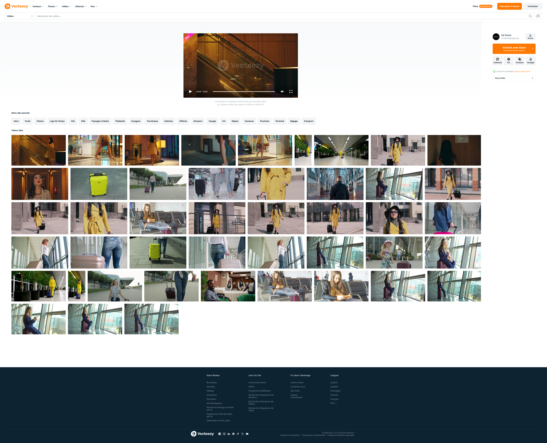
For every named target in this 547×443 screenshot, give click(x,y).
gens (16, 121)
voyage (212, 121)
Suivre (530, 38)
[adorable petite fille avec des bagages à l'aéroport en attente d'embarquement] (335, 253)
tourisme (264, 121)
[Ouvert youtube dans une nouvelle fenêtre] (247, 434)
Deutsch (334, 395)
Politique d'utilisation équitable (340, 435)
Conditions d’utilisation (290, 435)
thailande (120, 121)
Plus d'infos (500, 78)
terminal (279, 121)
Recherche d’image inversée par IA (220, 408)
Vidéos (65, 6)
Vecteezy (211, 386)
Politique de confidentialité (313, 435)
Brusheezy (212, 382)
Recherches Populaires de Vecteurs (261, 396)
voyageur (136, 121)
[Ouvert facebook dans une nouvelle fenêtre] (220, 434)
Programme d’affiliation (260, 390)
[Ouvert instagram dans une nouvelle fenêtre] (224, 434)
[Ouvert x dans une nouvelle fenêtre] (242, 434)
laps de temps (57, 121)
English (334, 382)
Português (335, 390)
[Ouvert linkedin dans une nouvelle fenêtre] (229, 434)
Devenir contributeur (297, 396)
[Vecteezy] (16, 6)
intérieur (168, 121)
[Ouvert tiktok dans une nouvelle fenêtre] (238, 434)
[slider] (244, 91)
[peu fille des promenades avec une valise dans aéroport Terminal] (453, 218)
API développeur (215, 403)
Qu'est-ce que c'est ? (522, 71)
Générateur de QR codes (218, 420)
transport (308, 121)
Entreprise (212, 395)
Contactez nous (298, 386)
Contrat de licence (257, 382)
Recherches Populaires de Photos (261, 402)
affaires (183, 121)
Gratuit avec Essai (514, 49)
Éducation (211, 399)
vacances (249, 121)
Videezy (210, 390)
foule (27, 121)
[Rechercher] (530, 16)
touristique (152, 121)
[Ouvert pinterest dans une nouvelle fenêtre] (233, 434)
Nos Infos (295, 390)
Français (334, 399)
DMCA (251, 386)
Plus (93, 6)
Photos (51, 6)
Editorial (79, 6)
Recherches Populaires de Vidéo (261, 409)
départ (235, 121)
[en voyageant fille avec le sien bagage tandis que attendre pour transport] (276, 253)
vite (73, 121)
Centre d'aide (297, 382)
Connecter (533, 6)
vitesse (40, 121)
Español (334, 386)
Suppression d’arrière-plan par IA (219, 415)
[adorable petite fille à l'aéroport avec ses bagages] (95, 319)
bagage (294, 121)
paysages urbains (100, 121)
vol (223, 121)
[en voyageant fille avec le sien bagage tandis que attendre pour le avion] (39, 253)
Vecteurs (37, 6)
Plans (475, 6)
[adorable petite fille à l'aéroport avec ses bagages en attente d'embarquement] (398, 286)
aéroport (197, 121)
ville (83, 121)
